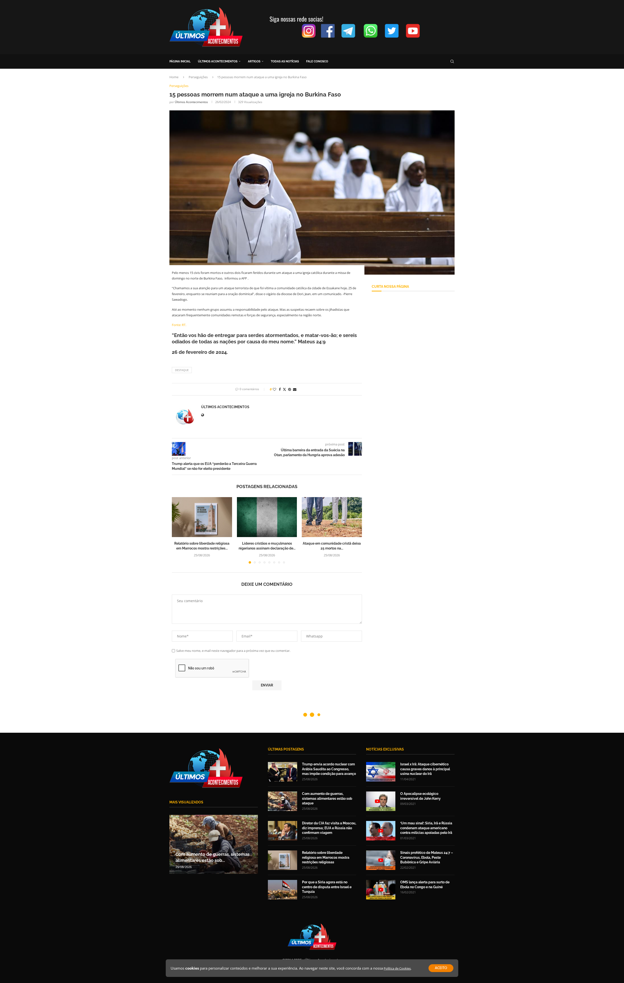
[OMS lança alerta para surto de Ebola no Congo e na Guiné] (380, 889)
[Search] (452, 61)
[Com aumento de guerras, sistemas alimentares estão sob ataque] (282, 801)
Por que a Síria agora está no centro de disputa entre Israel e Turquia (326, 887)
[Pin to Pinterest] (289, 389)
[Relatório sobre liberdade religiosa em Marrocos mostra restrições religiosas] (202, 517)
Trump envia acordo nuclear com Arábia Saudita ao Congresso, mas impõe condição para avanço (329, 769)
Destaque (182, 370)
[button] (178, 530)
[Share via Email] (294, 389)
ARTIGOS (254, 61)
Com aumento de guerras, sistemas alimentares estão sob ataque (327, 798)
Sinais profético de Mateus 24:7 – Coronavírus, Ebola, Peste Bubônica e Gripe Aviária (426, 857)
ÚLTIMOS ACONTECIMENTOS (217, 61)
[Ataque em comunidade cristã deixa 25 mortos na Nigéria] (332, 517)
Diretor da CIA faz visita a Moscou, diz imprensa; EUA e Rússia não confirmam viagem (329, 828)
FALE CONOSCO (317, 61)
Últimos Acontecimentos (191, 102)
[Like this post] (274, 389)
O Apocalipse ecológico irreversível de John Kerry (420, 796)
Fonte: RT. (179, 325)
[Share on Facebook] (280, 389)
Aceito (441, 968)
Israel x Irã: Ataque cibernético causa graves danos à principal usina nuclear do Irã (425, 769)
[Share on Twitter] (284, 389)
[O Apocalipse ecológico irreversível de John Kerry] (380, 801)
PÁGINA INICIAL (180, 61)
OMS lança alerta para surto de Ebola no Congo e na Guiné (424, 884)
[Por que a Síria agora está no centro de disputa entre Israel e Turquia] (282, 889)
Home (173, 77)
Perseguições (198, 77)
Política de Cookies (397, 968)
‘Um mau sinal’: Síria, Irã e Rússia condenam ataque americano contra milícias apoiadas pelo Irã (426, 828)
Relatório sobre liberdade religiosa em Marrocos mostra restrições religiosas (325, 857)
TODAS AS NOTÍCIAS (285, 61)
